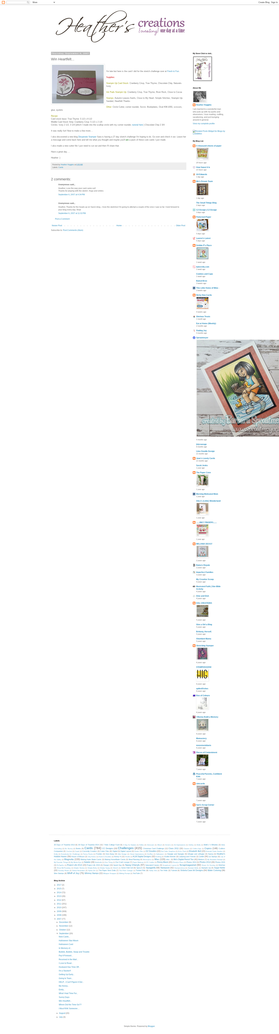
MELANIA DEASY (204, 544)
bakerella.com (202, 267)
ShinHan (221, 865)
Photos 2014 (205, 862)
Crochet (69, 851)
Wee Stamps (59, 873)
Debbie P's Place (204, 245)
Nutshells (98, 862)
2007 (59, 919)
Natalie (87, 862)
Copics (208, 848)
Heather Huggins (204, 105)
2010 (59, 907)
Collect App (197, 848)
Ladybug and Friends (187, 856)
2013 (59, 896)
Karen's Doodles (105, 856)
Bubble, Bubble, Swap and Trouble (74, 952)
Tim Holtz (164, 870)
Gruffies (150, 854)
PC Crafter (150, 862)
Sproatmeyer (202, 338)
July (61, 1017)
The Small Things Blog (206, 203)
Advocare (150, 845)
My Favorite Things (61, 862)
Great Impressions (137, 854)
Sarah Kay (117, 865)
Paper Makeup (138, 862)
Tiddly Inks (153, 870)
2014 (59, 892)
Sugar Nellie (219, 868)
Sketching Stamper (205, 646)
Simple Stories (79, 868)
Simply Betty (92, 868)
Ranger (106, 865)
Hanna (210, 854)
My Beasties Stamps (215, 859)
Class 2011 (174, 848)
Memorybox (147, 859)
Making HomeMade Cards (115, 859)
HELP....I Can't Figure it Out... (71, 982)
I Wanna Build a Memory (207, 717)
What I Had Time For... (68, 993)
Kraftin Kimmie (170, 856)
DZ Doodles (151, 851)
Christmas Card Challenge (153, 848)
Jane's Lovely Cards (205, 458)
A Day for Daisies (129, 845)
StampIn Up (206, 868)
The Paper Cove (203, 472)
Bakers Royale (203, 565)
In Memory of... (65, 948)
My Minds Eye (76, 862)
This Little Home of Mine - (207, 288)
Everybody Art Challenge (70, 854)
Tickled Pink (140, 870)
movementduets (203, 745)
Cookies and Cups (204, 274)
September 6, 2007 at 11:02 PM (72, 213)
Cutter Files (104, 851)
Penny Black (162, 862)
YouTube (136, 873)
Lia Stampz (212, 856)
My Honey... (64, 986)
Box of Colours (203, 695)
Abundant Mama (203, 639)
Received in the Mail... (68, 959)
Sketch (115, 868)
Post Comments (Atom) (73, 230)
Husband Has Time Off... (69, 967)
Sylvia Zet (92, 870)
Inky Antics (92, 856)
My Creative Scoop (205, 579)
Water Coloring (214, 870)
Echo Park (182, 851)
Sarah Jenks (202, 465)
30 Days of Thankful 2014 (88, 845)
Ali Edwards (201, 174)
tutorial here (137, 125)
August (62, 1013)
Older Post (180, 225)
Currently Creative (89, 851)
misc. (168, 859)
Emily (56, 854)
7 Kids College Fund (111, 845)
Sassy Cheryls (132, 865)
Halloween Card (66, 944)
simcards (200, 783)
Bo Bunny (68, 848)
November (64, 926)
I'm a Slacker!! (65, 971)
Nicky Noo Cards (204, 295)
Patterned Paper (203, 217)
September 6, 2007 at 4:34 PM (71, 194)
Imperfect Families (204, 572)
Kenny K (117, 856)
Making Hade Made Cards (91, 859)
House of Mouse (77, 856)
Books (78, 848)
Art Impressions (180, 845)
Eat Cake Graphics (168, 851)
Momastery (201, 738)
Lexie (201, 856)
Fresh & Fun (173, 71)
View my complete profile (204, 123)
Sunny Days (64, 997)
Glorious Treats (203, 316)
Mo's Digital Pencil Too (184, 859)
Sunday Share (63, 870)
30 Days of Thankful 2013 (64, 845)
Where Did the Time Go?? (70, 1005)
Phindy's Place (178, 862)
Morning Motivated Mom (207, 494)
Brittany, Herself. (204, 631)
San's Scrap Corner (205, 805)
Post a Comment (62, 219)
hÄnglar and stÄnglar (196, 854)
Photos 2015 (220, 862)
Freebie (99, 854)
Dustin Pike (138, 851)
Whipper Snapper (109, 873)
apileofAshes (202, 688)
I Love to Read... (66, 963)
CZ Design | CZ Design (206, 210)
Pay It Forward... (66, 955)
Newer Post (57, 225)
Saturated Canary (152, 865)
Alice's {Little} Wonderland (208, 501)
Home (119, 225)
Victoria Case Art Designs (191, 870)
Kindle (127, 856)
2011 (59, 904)
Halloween (160, 854)
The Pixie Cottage (126, 870)
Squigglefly (151, 868)
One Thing (109, 862)
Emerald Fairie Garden (214, 851)
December (64, 922)
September (64, 933)
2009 (59, 911)
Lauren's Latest (203, 238)
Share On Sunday (208, 865)
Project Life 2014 (74, 865)
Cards (60, 167)
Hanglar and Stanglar (175, 854)
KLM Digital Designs (142, 856)
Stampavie (165, 868)
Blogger (151, 1026)
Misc (157, 859)
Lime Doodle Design (205, 451)
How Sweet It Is (203, 167)
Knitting (158, 856)
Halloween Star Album (68, 940)
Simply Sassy (105, 868)
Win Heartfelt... (65, 1001)
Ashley (191, 845)
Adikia (141, 845)
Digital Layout (125, 851)
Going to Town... (66, 978)
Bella (199, 845)
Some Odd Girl (127, 868)
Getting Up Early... (66, 974)
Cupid (77, 851)
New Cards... (64, 937)
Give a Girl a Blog (204, 624)
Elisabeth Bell (195, 851)
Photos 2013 (191, 862)
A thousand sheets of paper (209, 146)
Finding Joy (201, 330)
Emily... (62, 990)
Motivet (201, 859)
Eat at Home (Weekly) (206, 323)
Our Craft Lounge (122, 862)
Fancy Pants (88, 854)
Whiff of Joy (73, 873)
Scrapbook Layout (169, 865)
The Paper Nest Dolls (107, 870)
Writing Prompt (124, 873)
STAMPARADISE (204, 667)
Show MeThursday (64, 868)
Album (159, 845)
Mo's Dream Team (204, 181)
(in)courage (201, 444)
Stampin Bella (193, 868)
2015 (59, 889)
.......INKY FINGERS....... (206, 522)
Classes (186, 848)
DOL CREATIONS (204, 603)
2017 (59, 885)
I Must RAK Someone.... (69, 1008)
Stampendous (179, 868)
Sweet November (78, 870)
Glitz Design (122, 854)
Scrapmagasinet (188, 865)
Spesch (139, 868)
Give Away (110, 854)
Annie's (168, 845)
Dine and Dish (202, 596)
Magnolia (69, 859)
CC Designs (107, 848)
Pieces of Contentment (206, 752)
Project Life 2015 (93, 865)
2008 (59, 915)
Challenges (126, 848)
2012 (59, 900)
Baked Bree (201, 281)
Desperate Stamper (87, 137)
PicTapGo (60, 865)
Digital (115, 851)
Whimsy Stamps (92, 873)
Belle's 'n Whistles (211, 845)
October (63, 930)
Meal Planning (134, 859)
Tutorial (174, 870)
